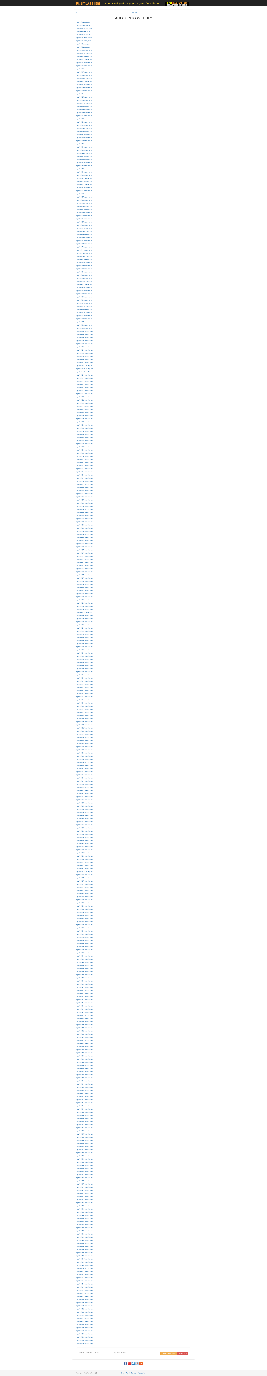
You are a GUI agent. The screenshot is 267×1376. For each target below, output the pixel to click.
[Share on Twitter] (133, 1363)
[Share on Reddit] (137, 1363)
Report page (183, 1353)
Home (123, 1373)
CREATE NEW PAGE (169, 1353)
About (128, 1373)
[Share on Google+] (129, 1363)
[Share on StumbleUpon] (141, 1363)
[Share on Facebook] (125, 1363)
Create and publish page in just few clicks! (132, 3)
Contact (133, 1373)
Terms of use (142, 1373)
